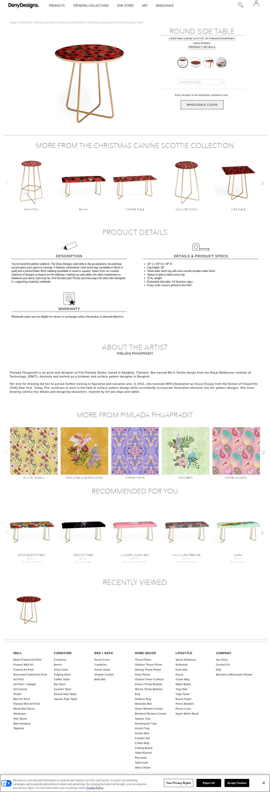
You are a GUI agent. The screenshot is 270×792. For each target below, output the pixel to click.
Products (57, 5)
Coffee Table (62, 679)
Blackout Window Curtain (151, 713)
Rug (137, 694)
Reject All (209, 782)
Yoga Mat (181, 689)
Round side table (45, 22)
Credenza (60, 659)
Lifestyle (184, 653)
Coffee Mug (142, 743)
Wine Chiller (143, 767)
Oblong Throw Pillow (148, 669)
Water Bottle (183, 684)
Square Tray (142, 718)
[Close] (263, 783)
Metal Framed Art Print (27, 659)
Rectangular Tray (146, 723)
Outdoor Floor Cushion (149, 679)
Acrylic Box (142, 733)
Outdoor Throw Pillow (148, 664)
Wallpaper (19, 713)
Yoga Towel (183, 694)
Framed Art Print (23, 669)
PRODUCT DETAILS (202, 47)
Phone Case (183, 708)
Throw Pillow (143, 659)
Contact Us (223, 664)
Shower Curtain (104, 674)
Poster (17, 694)
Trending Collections (91, 5)
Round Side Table (65, 694)
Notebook (182, 664)
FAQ (218, 669)
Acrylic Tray (142, 728)
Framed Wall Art (23, 664)
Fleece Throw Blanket (148, 684)
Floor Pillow (142, 674)
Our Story (125, 5)
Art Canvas (20, 689)
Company (223, 653)
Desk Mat (181, 669)
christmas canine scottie (186, 38)
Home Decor (145, 653)
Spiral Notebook (186, 659)
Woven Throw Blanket (148, 689)
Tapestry (18, 728)
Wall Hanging (21, 723)
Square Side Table (65, 699)
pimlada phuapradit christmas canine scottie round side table (101, 22)
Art (145, 5)
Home (13, 22)
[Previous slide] (8, 184)
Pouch (179, 674)
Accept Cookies (237, 782)
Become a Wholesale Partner (234, 674)
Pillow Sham (102, 669)
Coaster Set (142, 738)
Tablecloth (141, 762)
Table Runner (143, 752)
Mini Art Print (21, 699)
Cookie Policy (94, 787)
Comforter (100, 664)
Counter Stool (62, 689)
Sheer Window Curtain (149, 708)
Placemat (141, 757)
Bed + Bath (103, 653)
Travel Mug (183, 679)
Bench (58, 664)
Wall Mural (20, 718)
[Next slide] (262, 184)
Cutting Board (143, 748)
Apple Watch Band (187, 713)
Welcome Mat (143, 703)
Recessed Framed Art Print (30, 674)
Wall (17, 653)
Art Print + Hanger (24, 684)
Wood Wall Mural (24, 708)
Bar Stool (60, 684)
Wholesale (165, 5)
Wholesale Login (202, 104)
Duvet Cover (102, 659)
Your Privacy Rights (178, 782)
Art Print (18, 679)
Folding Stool (62, 674)
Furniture (25, 22)
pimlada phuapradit (222, 38)
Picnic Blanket (185, 703)
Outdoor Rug (143, 699)
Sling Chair (61, 669)
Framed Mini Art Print (26, 703)
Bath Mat (100, 679)
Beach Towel (184, 699)
